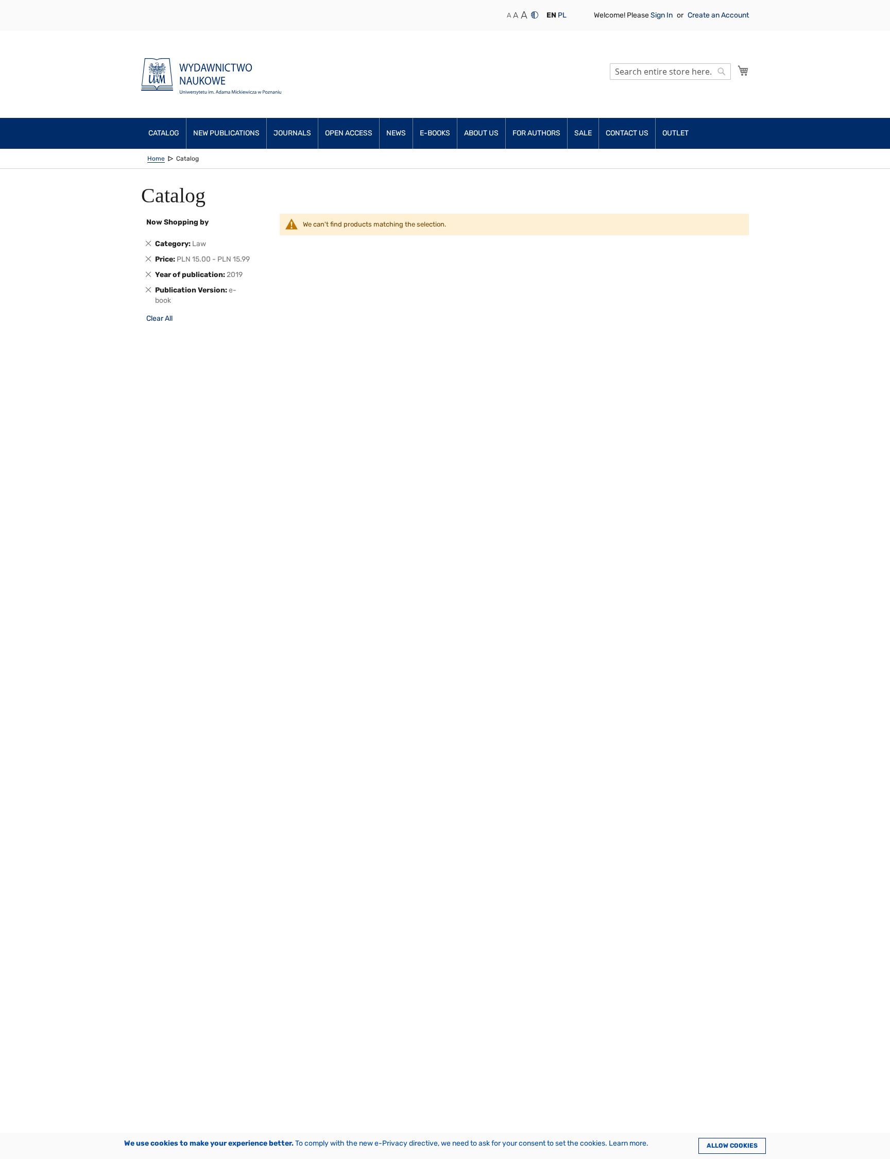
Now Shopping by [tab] (177, 222)
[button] (551, 15)
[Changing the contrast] (534, 15)
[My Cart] (743, 70)
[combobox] (670, 71)
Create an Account (718, 15)
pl (562, 15)
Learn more (627, 1143)
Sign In (662, 15)
